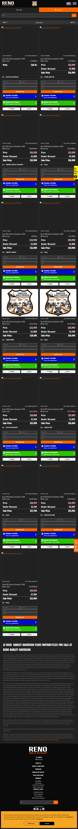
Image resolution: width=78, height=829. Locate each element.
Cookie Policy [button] (69, 817)
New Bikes (38, 781)
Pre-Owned (38, 783)
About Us (38, 763)
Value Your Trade (38, 775)
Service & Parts (38, 789)
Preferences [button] (39, 819)
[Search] (74, 15)
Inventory (38, 778)
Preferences (31, 823)
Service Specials (38, 794)
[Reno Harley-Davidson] (9, 4)
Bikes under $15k (38, 787)
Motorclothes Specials (38, 798)
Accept (47, 823)
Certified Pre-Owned (38, 785)
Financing (38, 769)
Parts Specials (38, 796)
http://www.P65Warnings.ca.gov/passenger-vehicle (46, 739)
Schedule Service (38, 792)
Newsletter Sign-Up (38, 772)
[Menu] (74, 3)
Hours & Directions (38, 766)
